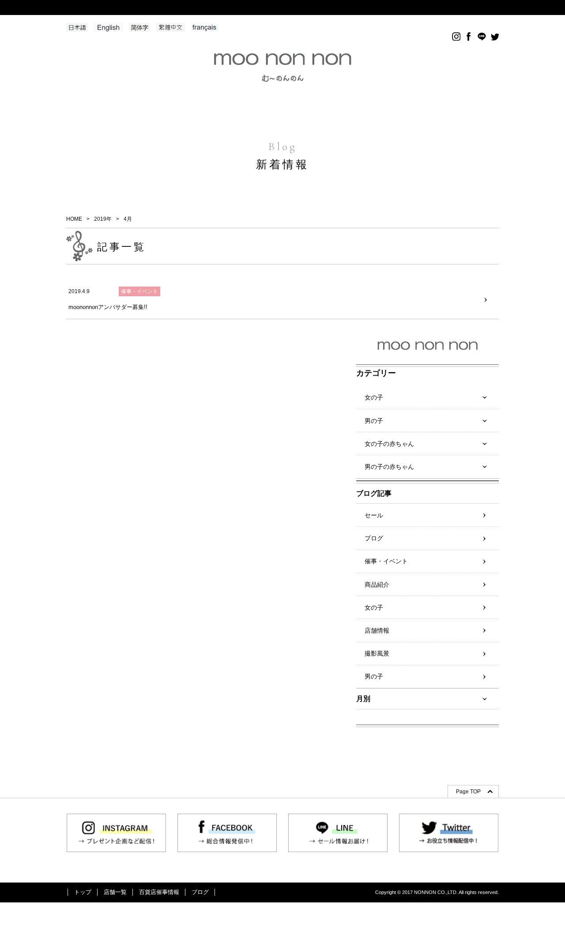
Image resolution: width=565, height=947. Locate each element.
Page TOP (468, 792)
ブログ (374, 538)
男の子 (374, 420)
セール (374, 515)
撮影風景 (377, 653)
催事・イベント (386, 561)
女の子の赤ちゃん (389, 443)
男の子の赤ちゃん (389, 466)
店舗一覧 (115, 892)
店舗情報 (377, 630)
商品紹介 (377, 584)
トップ (82, 892)
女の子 (374, 397)
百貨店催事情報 (159, 892)
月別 (363, 698)
